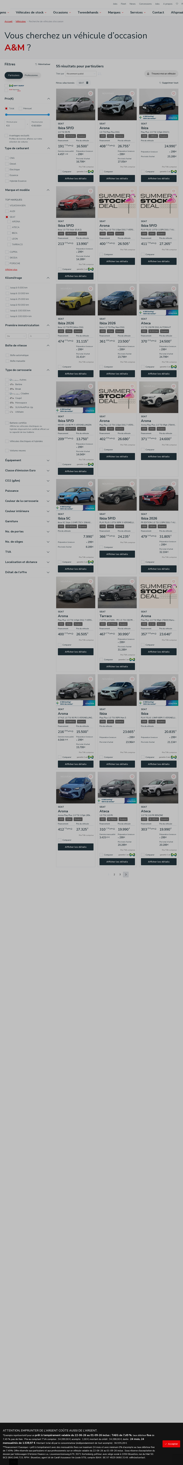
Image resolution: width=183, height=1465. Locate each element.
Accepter (173, 1444)
